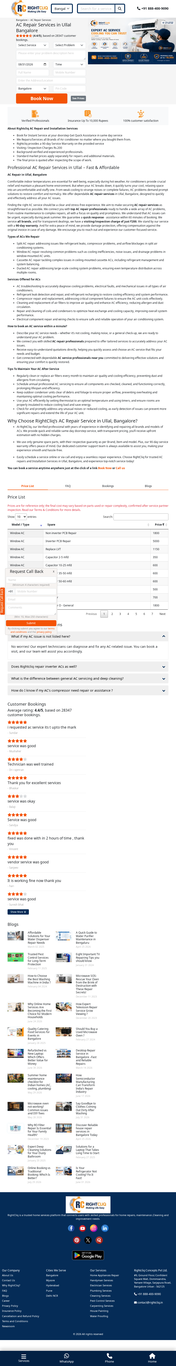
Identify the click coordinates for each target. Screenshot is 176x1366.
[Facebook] (71, 1228)
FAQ (4, 1290)
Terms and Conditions (15, 1321)
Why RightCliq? (11, 1285)
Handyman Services (101, 1280)
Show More (17, 911)
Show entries (22, 517)
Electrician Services (101, 1285)
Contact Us (8, 1280)
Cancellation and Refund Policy (20, 1316)
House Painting (99, 1310)
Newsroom (8, 1326)
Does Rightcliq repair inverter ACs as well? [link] (44, 666)
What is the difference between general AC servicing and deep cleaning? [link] (67, 678)
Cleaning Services (100, 1295)
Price (158, 525)
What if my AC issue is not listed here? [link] (40, 636)
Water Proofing (99, 1316)
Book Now (41, 98)
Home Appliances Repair (104, 1275)
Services (23, 1361)
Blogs (5, 1295)
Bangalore (52, 1275)
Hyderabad (52, 1285)
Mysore (50, 1280)
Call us (120, 468)
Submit (31, 623)
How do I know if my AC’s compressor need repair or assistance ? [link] (62, 690)
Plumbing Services (101, 1290)
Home (152, 1361)
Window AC (17, 533)
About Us (7, 1275)
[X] (88, 1240)
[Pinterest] (76, 1240)
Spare (51, 525)
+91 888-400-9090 (154, 8)
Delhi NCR (52, 1295)
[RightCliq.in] (30, 8)
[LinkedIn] (105, 1228)
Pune (49, 1290)
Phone (109, 1361)
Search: (108, 517)
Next (162, 614)
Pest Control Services (102, 1300)
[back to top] (164, 1346)
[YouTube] (82, 1228)
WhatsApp (67, 1361)
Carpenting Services (101, 1305)
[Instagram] (93, 1228)
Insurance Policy (12, 1310)
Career (6, 1300)
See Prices (78, 98)
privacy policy (44, 632)
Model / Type (20, 525)
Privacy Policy (10, 1305)
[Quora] (99, 1240)
